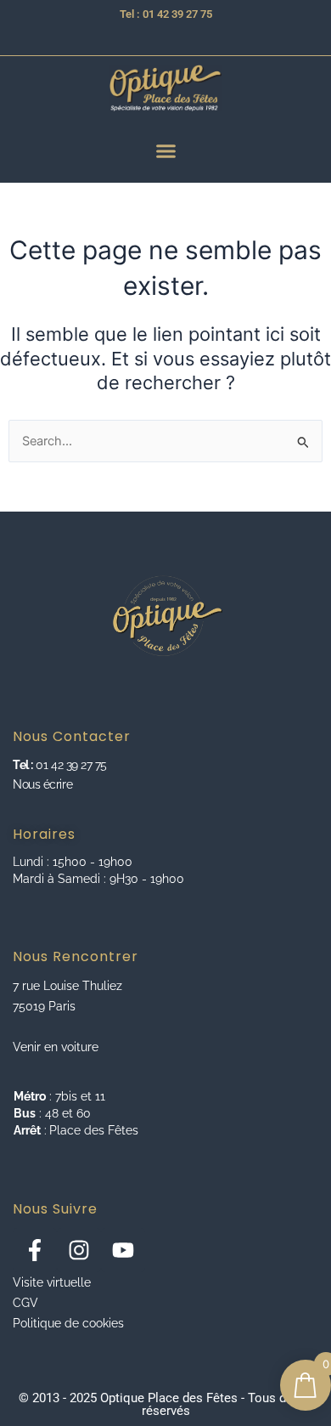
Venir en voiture (55, 1047)
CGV (25, 1303)
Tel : (23, 765)
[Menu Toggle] (166, 151)
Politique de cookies (68, 1323)
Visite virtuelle (52, 1282)
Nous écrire (42, 784)
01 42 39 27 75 (70, 765)
